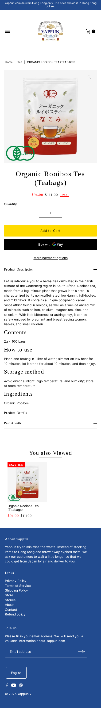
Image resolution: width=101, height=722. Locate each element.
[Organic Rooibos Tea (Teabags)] (27, 482)
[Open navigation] (7, 31)
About (9, 605)
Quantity (10, 204)
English (16, 673)
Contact (11, 609)
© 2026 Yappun (17, 694)
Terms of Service (18, 586)
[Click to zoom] (89, 77)
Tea (19, 62)
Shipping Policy (16, 590)
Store (9, 595)
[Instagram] (21, 685)
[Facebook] (7, 685)
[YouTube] (13, 685)
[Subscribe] (81, 651)
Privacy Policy (16, 581)
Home (9, 62)
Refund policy (15, 614)
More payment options (51, 258)
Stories (10, 600)
